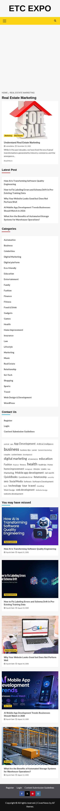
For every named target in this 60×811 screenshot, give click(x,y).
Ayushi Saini (10, 552)
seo (6, 481)
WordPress (9, 403)
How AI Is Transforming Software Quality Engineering (24, 182)
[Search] (55, 20)
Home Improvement (13, 330)
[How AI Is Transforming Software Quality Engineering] (30, 526)
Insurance (9, 335)
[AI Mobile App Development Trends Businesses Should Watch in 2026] (30, 690)
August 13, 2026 (23, 775)
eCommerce (33, 459)
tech (5, 486)
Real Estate (18, 135)
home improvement (14, 468)
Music (7, 358)
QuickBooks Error (26, 477)
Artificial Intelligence (45, 444)
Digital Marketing (12, 256)
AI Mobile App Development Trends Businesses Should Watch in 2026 (27, 209)
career (34, 450)
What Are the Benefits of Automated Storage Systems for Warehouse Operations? (26, 218)
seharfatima (10, 146)
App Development (25, 443)
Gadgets (8, 313)
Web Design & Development (18, 397)
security (51, 477)
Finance (8, 296)
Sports (7, 386)
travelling (40, 486)
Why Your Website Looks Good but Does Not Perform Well (26, 200)
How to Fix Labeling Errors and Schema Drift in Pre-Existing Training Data (29, 191)
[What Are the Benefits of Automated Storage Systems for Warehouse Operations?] (30, 746)
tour (24, 485)
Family (7, 285)
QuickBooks (10, 476)
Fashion (8, 290)
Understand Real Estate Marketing (22, 142)
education (45, 458)
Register (8, 420)
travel (32, 485)
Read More (8, 161)
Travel (7, 392)
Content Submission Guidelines (19, 431)
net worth (49, 473)
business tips (25, 450)
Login (6, 426)
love (49, 469)
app (11, 444)
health (32, 464)
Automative (10, 240)
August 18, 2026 (23, 664)
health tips (42, 465)
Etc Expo (30, 8)
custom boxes (16, 454)
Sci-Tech (8, 375)
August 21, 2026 (23, 552)
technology (14, 485)
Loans (43, 469)
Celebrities (9, 251)
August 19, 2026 (23, 608)
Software (27, 481)
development (27, 455)
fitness (23, 464)
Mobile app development (29, 472)
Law (6, 341)
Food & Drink (10, 307)
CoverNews (43, 802)
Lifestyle (8, 347)
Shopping (8, 380)
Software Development (43, 481)
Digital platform (12, 262)
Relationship (10, 369)
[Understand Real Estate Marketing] (30, 120)
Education (9, 273)
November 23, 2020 (24, 146)
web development (25, 489)
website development (13, 494)
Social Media (16, 481)
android (6, 444)
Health (7, 324)
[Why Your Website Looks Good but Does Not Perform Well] (30, 635)
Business (8, 245)
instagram (28, 469)
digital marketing (15, 458)
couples (7, 454)
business (11, 449)
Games (7, 318)
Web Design (9, 490)
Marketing (8, 135)
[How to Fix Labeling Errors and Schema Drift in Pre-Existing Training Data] (30, 579)
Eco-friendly (10, 268)
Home (50, 464)
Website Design (41, 490)
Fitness (7, 301)
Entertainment (11, 279)
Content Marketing (45, 450)
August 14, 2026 (23, 719)
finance (16, 465)
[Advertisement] (30, 56)
